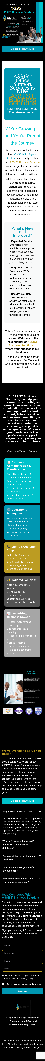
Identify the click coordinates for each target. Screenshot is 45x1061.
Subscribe (22, 991)
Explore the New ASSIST (22, 49)
